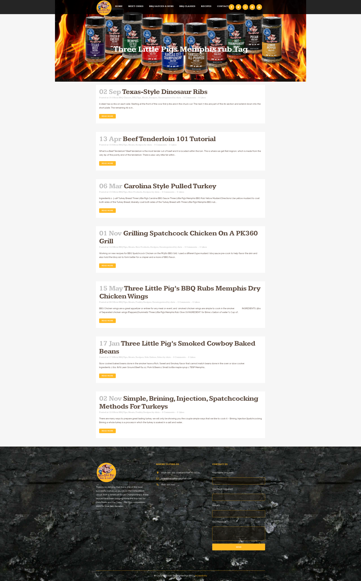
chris (178, 97)
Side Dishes (150, 357)
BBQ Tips (136, 97)
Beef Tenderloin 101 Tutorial (169, 139)
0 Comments (189, 97)
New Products (135, 192)
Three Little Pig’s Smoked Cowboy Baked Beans (177, 347)
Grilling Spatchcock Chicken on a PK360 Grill (178, 237)
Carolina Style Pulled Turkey (170, 186)
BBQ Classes (125, 97)
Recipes (153, 97)
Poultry (139, 302)
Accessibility (201, 575)
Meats (145, 97)
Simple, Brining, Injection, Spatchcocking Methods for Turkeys (178, 402)
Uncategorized (165, 97)
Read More (107, 116)
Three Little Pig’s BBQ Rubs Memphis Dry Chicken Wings (179, 292)
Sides (160, 357)
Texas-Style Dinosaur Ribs (164, 92)
